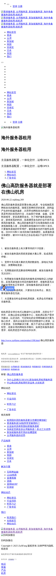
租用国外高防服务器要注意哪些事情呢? (27, 420)
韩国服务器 (36, 367)
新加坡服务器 (26, 367)
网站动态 (11, 175)
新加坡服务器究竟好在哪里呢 (22, 432)
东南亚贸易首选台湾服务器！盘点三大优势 (29, 429)
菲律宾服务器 (47, 367)
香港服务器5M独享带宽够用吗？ (23, 423)
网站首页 (11, 92)
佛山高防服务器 (15, 374)
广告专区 (11, 178)
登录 (15, 6)
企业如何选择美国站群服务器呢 (23, 426)
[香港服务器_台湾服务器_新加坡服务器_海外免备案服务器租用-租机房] (28, 27)
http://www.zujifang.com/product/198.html (20, 340)
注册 (20, 6)
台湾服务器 (15, 367)
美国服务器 (15, 369)
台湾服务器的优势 (16, 435)
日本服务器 (5, 369)
